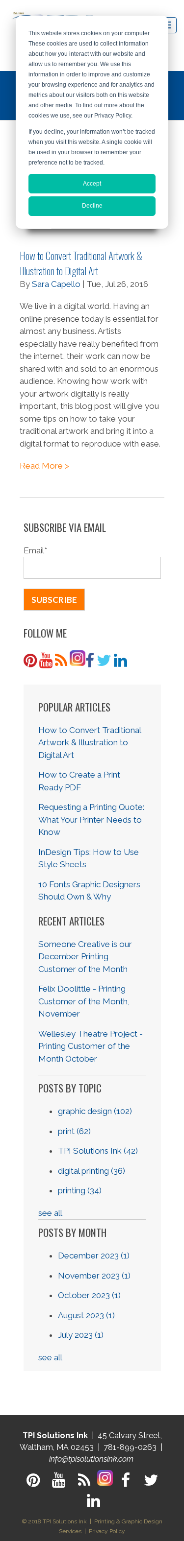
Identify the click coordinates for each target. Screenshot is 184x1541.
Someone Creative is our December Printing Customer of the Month (85, 956)
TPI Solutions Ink (98, 1151)
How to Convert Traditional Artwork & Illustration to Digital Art (81, 263)
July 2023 (81, 1335)
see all (50, 1213)
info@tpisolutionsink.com (91, 1459)
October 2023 (89, 1295)
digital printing (91, 1171)
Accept (92, 183)
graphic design (95, 1111)
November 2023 (94, 1275)
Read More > (44, 466)
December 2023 (94, 1255)
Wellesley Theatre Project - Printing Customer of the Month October (90, 1046)
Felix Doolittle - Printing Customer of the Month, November (84, 1001)
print (74, 1131)
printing (80, 1190)
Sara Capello (56, 284)
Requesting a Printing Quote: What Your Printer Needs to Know (91, 819)
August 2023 (86, 1315)
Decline (92, 205)
